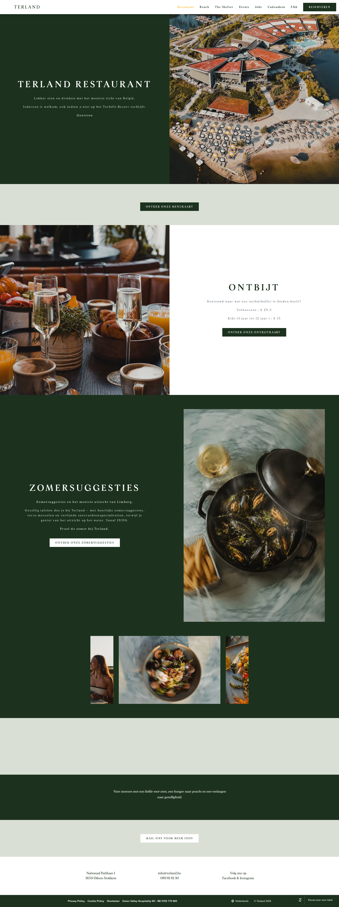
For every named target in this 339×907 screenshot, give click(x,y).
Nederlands (242, 901)
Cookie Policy (96, 901)
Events (244, 6)
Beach (204, 6)
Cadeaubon (276, 6)
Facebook (229, 878)
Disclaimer (113, 901)
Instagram (247, 878)
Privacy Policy (76, 901)
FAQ (294, 6)
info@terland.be (169, 873)
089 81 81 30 (169, 878)
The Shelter (224, 6)
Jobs (258, 6)
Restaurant (185, 6)
